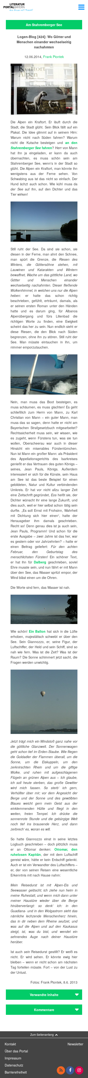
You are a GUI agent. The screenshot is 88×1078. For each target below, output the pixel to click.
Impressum (13, 1058)
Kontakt (10, 1044)
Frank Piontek (53, 56)
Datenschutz (14, 1065)
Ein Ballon (37, 631)
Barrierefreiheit (16, 1072)
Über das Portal (16, 1051)
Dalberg (40, 562)
